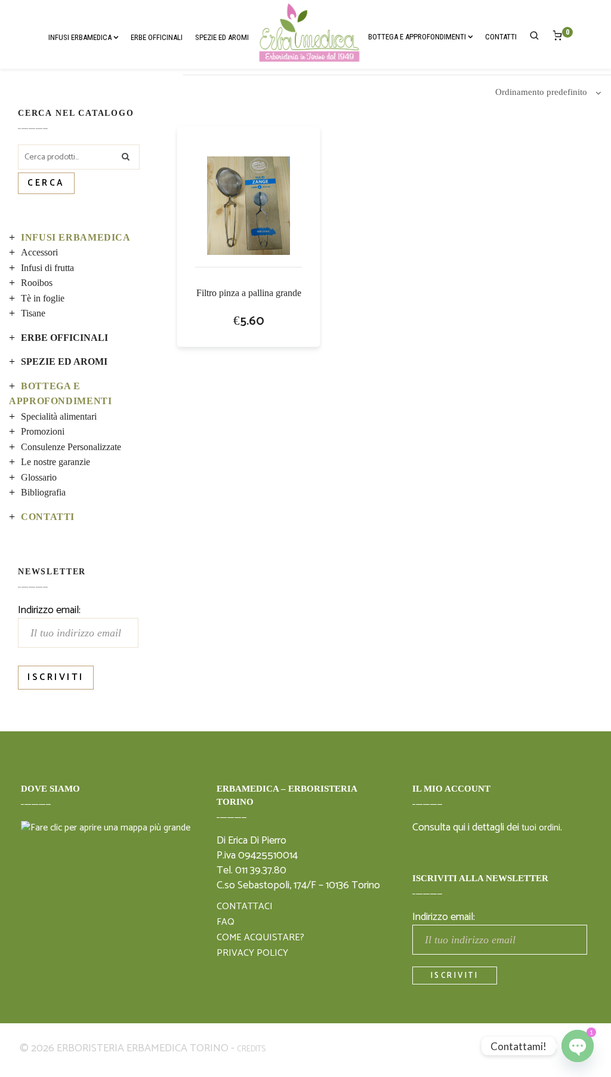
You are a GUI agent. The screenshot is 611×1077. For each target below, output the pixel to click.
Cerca (46, 183)
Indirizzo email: (49, 610)
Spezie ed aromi (64, 361)
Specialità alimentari (59, 416)
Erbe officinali (64, 338)
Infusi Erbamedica (76, 237)
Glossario (39, 477)
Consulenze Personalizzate (71, 447)
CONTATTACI (245, 907)
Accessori (39, 252)
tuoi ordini (540, 828)
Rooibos (37, 283)
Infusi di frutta (47, 268)
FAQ (225, 922)
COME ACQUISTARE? (260, 938)
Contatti (48, 517)
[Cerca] (534, 37)
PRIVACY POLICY (252, 953)
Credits (251, 1049)
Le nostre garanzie (55, 462)
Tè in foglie (42, 298)
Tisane (33, 313)
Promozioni (42, 431)
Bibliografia (43, 492)
